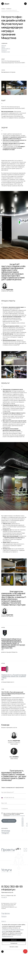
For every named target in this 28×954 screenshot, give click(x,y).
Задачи (3, 47)
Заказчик (3, 45)
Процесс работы (5, 48)
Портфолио (8, 8)
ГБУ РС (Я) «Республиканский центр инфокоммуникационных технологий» (10, 11)
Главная (3, 8)
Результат (4, 50)
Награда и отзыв (5, 51)
